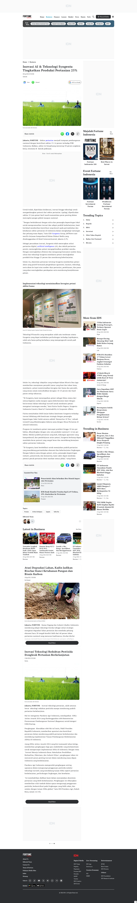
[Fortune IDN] (27, 16)
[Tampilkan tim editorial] (80, 521)
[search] (93, 16)
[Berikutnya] (81, 541)
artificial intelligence (45, 246)
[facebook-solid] (67, 134)
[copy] (78, 134)
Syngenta (56, 233)
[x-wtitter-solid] (72, 134)
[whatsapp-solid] (62, 134)
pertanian (50, 140)
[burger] (113, 17)
